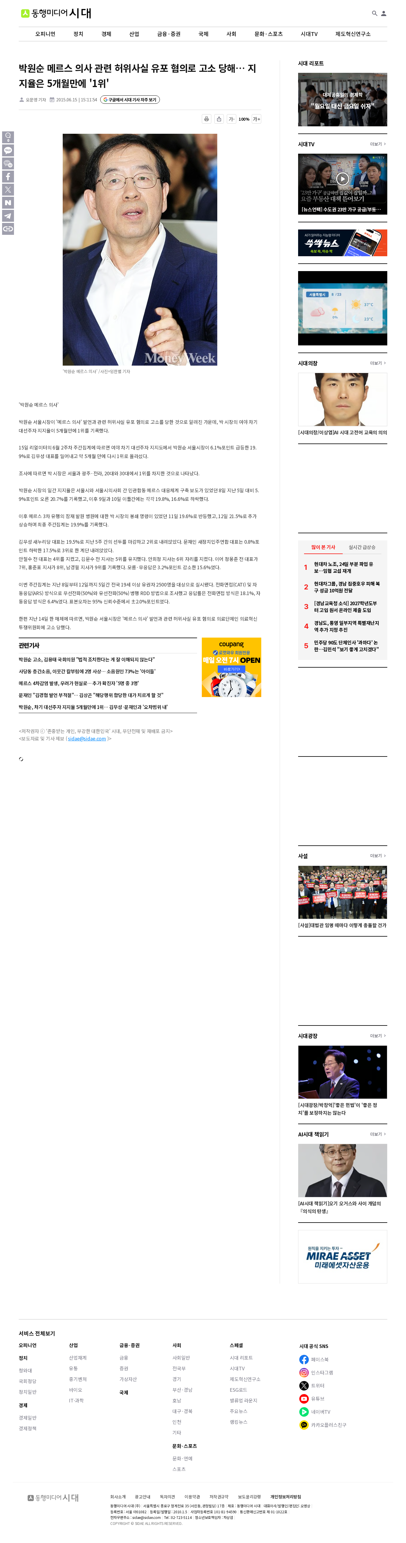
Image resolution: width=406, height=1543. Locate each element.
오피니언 (45, 34)
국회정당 (27, 1381)
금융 (123, 1357)
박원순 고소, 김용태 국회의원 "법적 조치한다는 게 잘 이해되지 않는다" (87, 659)
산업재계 (77, 1357)
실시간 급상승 (362, 546)
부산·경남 (182, 1389)
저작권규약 (219, 1496)
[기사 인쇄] (206, 119)
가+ (256, 118)
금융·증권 (169, 34)
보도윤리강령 (249, 1497)
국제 (204, 34)
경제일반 (27, 1417)
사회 (231, 34)
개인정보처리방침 (285, 1496)
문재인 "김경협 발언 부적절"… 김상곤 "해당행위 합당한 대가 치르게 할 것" (91, 695)
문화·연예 (182, 1458)
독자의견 (167, 1497)
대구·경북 (182, 1411)
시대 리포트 (311, 63)
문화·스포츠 (268, 34)
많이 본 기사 (323, 546)
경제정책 (27, 1428)
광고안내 (142, 1497)
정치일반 (27, 1391)
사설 (303, 856)
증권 (123, 1368)
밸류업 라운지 (243, 1400)
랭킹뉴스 (238, 1421)
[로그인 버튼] (383, 13)
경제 (106, 34)
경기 (176, 1378)
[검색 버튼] (374, 13)
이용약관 (192, 1496)
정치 (78, 34)
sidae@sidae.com (87, 738)
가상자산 (128, 1378)
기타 (176, 1432)
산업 (134, 34)
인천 (176, 1421)
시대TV (309, 34)
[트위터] (8, 190)
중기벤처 (77, 1378)
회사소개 (117, 1497)
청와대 (25, 1370)
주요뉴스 (238, 1411)
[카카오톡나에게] (8, 163)
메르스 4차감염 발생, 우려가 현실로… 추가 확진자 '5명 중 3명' (79, 683)
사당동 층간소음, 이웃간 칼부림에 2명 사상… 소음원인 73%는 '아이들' (87, 671)
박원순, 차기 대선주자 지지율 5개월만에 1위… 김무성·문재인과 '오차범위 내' (93, 706)
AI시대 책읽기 (313, 1134)
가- (232, 118)
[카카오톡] (8, 150)
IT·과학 (76, 1400)
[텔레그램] (8, 216)
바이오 (75, 1389)
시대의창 (308, 363)
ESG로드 (238, 1389)
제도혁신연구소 (353, 34)
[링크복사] (8, 229)
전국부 (179, 1368)
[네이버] (8, 203)
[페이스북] (8, 177)
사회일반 (181, 1357)
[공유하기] (219, 119)
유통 (73, 1368)
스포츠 (179, 1469)
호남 (176, 1400)
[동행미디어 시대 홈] (56, 13)
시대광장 (308, 1035)
